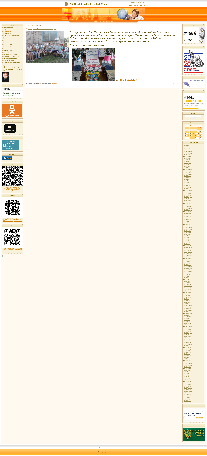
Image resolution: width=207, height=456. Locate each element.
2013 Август (187, 150)
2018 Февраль (188, 235)
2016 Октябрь (188, 210)
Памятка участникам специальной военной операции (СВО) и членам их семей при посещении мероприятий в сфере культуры (12, 250)
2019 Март (187, 256)
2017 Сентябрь (188, 227)
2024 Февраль (188, 352)
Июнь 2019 (193, 125)
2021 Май (186, 299)
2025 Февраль (188, 371)
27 (193, 137)
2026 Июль (187, 399)
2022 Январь (187, 311)
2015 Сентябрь (188, 188)
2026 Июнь (187, 397)
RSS (144, 5)
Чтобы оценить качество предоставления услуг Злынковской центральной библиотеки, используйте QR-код (12, 189)
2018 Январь (187, 234)
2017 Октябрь (188, 229)
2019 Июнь (187, 261)
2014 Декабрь (188, 174)
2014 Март (187, 161)
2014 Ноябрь (187, 172)
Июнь (37, 25)
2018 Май (186, 240)
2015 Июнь (187, 184)
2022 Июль (187, 321)
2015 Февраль (188, 177)
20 (193, 135)
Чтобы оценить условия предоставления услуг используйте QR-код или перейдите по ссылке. (12, 220)
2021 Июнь (187, 300)
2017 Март (187, 218)
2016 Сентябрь (188, 208)
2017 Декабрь (188, 232)
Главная (96, 21)
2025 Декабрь (188, 388)
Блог (100, 21)
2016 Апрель (187, 200)
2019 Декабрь (188, 271)
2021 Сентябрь (188, 305)
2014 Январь (187, 158)
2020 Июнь (187, 281)
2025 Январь (187, 370)
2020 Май (186, 279)
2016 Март (187, 198)
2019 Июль (187, 263)
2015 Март (187, 179)
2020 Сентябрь (188, 286)
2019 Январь (187, 253)
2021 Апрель (187, 297)
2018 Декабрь (188, 252)
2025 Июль (187, 379)
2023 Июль (187, 341)
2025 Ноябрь (187, 386)
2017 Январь (187, 214)
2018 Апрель (187, 239)
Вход (112, 21)
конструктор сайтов (104, 452)
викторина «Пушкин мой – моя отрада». (42, 29)
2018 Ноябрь (187, 250)
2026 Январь (187, 389)
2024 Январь (187, 350)
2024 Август (187, 362)
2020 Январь (187, 273)
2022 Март (187, 315)
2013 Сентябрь (188, 151)
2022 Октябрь (188, 326)
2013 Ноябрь (187, 154)
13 (193, 133)
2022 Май (186, 318)
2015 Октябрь (188, 190)
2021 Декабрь (188, 310)
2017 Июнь (187, 222)
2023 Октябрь (188, 345)
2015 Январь (187, 176)
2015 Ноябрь (187, 192)
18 (188, 135)
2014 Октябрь (188, 171)
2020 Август (187, 284)
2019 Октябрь (188, 268)
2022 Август (187, 323)
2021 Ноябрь (187, 308)
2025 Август (187, 381)
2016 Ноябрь (187, 211)
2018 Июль (187, 244)
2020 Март (187, 276)
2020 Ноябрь (187, 289)
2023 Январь (187, 331)
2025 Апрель (187, 375)
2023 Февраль (188, 333)
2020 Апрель (187, 277)
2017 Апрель (187, 219)
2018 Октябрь (188, 248)
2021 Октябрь (188, 307)
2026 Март (187, 392)
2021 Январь (187, 292)
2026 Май (186, 396)
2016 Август (187, 206)
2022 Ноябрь (187, 328)
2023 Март (187, 334)
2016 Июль (187, 205)
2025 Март (187, 373)
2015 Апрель (187, 180)
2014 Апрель (187, 163)
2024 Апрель (187, 355)
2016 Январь (187, 195)
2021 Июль (187, 302)
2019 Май (186, 260)
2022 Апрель (187, 316)
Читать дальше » (128, 79)
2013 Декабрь (188, 156)
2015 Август (187, 187)
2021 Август (187, 303)
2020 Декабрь (188, 290)
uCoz (113, 452)
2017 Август (187, 226)
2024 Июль (187, 360)
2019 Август (187, 265)
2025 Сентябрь (188, 383)
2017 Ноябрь (187, 231)
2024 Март (187, 354)
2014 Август (187, 167)
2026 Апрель (187, 394)
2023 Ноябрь (187, 347)
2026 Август (187, 401)
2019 (33, 25)
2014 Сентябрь (188, 169)
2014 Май (186, 164)
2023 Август (187, 342)
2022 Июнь (187, 320)
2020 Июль (187, 282)
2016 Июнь (187, 203)
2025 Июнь (187, 378)
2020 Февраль (188, 274)
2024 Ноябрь (187, 367)
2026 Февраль (188, 391)
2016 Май (186, 201)
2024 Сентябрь (188, 363)
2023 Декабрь (188, 349)
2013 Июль (187, 148)
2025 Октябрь (188, 384)
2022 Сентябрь (188, 324)
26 (190, 137)
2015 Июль (187, 185)
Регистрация (106, 21)
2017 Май (186, 221)
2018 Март (187, 237)
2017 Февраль (188, 216)
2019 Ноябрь (187, 269)
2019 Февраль (188, 255)
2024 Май (186, 357)
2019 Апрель (187, 258)
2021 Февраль (188, 294)
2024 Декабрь (188, 368)
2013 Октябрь (188, 153)
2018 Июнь (187, 242)
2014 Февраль (188, 159)
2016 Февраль (188, 197)
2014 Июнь (187, 166)
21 (195, 135)
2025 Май (186, 376)
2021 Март (187, 295)
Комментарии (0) (54, 83)
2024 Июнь (187, 358)
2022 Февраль (188, 313)
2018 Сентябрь (188, 247)
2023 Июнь (187, 339)
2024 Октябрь (188, 365)
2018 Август (187, 245)
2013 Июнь (187, 146)
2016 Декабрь (188, 213)
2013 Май (186, 145)
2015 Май (186, 182)
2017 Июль (187, 224)
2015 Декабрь (188, 193)
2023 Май (186, 337)
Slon (40, 83)
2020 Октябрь (188, 287)
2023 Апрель (187, 336)
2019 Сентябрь (188, 266)
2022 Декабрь (188, 329)
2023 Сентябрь (188, 344)
